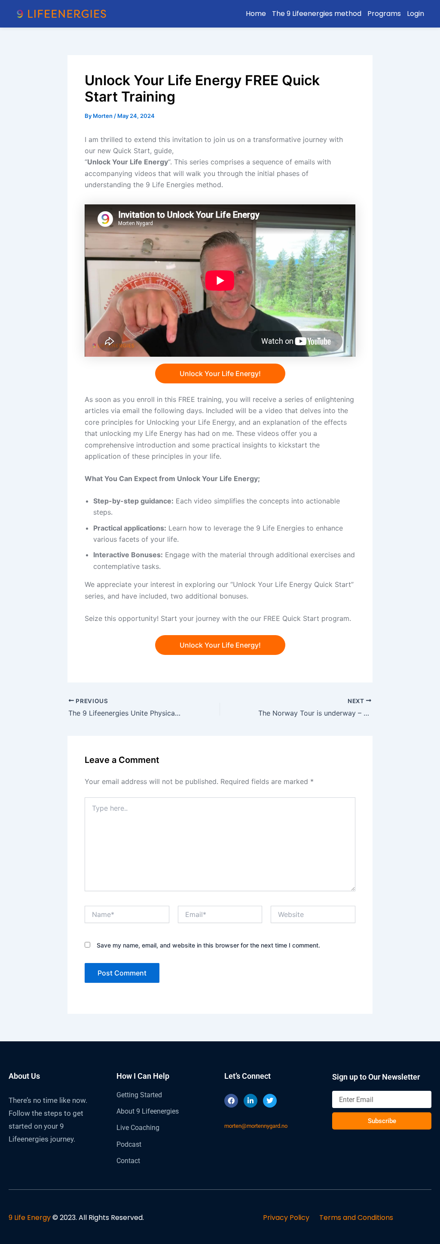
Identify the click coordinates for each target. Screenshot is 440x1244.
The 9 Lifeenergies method (316, 14)
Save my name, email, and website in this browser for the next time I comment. (208, 945)
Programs (384, 14)
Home (256, 14)
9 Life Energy (30, 1217)
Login (415, 14)
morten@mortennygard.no (255, 1126)
